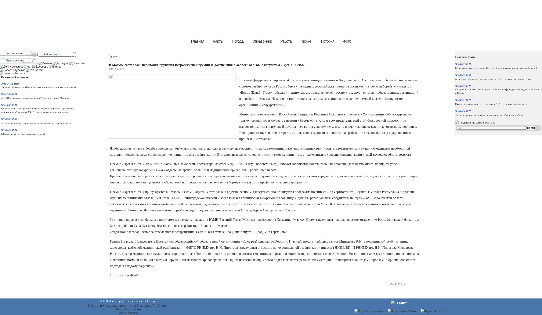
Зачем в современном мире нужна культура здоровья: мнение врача (36, 123)
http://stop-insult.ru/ (124, 275)
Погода (237, 41)
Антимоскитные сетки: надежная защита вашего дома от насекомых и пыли (493, 79)
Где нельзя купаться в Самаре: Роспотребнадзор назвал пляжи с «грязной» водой (496, 68)
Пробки (306, 41)
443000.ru (399, 284)
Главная (197, 41)
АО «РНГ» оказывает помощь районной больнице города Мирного (35, 98)
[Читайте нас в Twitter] (402, 311)
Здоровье (114, 56)
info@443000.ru (128, 313)
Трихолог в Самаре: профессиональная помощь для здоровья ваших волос (39, 87)
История (327, 41)
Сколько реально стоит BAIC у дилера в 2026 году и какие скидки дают (491, 104)
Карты (218, 41)
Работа (286, 41)
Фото (347, 41)
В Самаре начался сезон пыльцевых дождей (23, 134)
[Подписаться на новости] (370, 311)
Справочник (261, 41)
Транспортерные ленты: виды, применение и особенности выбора (489, 115)
